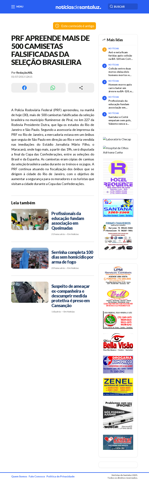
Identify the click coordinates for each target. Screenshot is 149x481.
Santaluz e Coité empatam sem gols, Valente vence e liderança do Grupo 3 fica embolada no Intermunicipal (120, 120)
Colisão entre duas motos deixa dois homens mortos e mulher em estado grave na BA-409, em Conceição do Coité (120, 72)
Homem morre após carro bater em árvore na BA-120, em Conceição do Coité (121, 88)
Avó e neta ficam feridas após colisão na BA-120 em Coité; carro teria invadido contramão (120, 56)
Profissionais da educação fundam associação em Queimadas (118, 104)
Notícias (113, 48)
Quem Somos (19, 476)
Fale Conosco (37, 476)
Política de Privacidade (60, 476)
